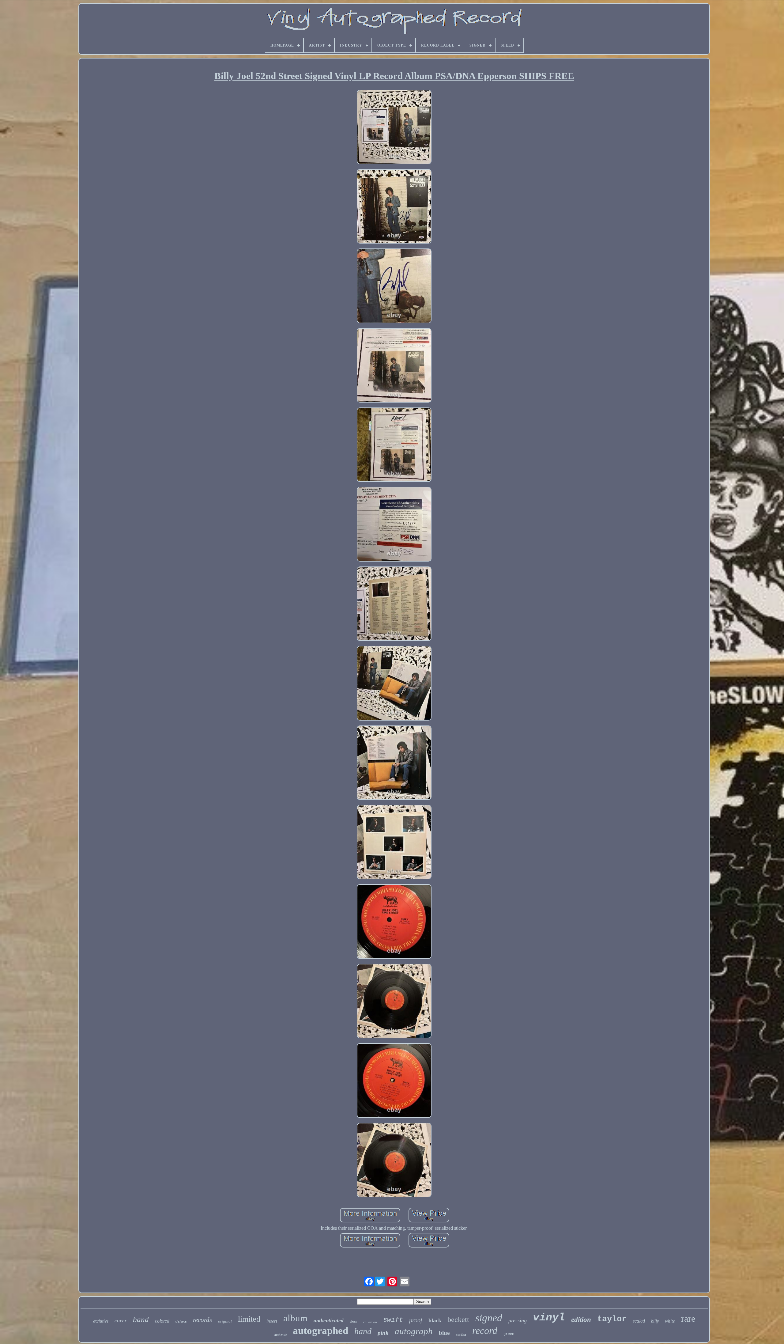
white (670, 1321)
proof (415, 1320)
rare (688, 1318)
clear (353, 1321)
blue (444, 1333)
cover (121, 1320)
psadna (461, 1334)
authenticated (329, 1320)
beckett (458, 1319)
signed (488, 1317)
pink (383, 1333)
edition (581, 1319)
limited (249, 1319)
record (484, 1330)
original (225, 1321)
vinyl (549, 1318)
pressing (517, 1320)
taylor (612, 1319)
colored (162, 1320)
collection (370, 1322)
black (434, 1320)
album (295, 1318)
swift (393, 1320)
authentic (280, 1334)
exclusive (100, 1321)
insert (271, 1321)
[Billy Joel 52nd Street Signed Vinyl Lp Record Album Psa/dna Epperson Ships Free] (394, 127)
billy (655, 1321)
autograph (414, 1331)
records (202, 1319)
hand (362, 1331)
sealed (639, 1320)
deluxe (181, 1321)
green (508, 1334)
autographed (320, 1330)
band (141, 1319)
